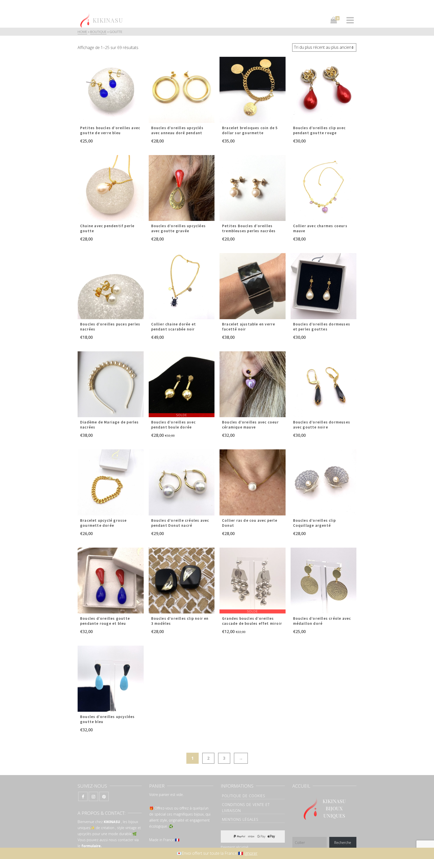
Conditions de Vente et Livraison (246, 807)
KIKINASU (112, 821)
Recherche (342, 842)
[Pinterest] (104, 796)
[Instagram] (93, 796)
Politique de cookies (243, 795)
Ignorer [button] (250, 853)
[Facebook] (83, 796)
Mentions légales (240, 819)
